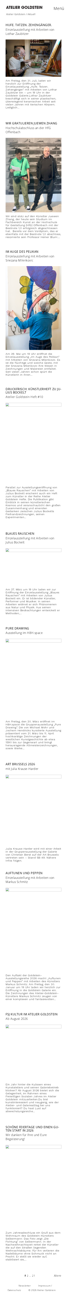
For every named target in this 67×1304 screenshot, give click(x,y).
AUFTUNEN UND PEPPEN (24, 873)
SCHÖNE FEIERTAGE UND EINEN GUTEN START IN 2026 (32, 1128)
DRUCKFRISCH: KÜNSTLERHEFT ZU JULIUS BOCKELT (33, 390)
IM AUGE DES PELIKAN (22, 252)
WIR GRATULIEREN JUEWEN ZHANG (31, 123)
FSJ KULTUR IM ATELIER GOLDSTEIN (32, 1014)
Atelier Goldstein (15, 14)
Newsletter (25, 1285)
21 (33, 1275)
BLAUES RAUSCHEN (20, 534)
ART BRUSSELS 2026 (20, 764)
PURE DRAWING (17, 628)
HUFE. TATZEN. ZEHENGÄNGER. (29, 25)
